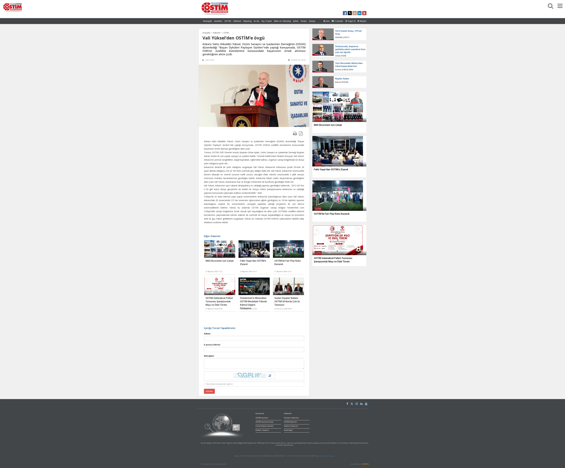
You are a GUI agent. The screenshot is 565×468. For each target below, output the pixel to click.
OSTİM (227, 21)
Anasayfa (207, 21)
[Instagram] (356, 404)
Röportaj (247, 21)
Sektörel (237, 21)
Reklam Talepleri (262, 430)
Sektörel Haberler (291, 426)
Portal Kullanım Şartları (265, 426)
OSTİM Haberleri (290, 422)
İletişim (363, 21)
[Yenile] (270, 375)
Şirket (295, 21)
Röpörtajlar (288, 430)
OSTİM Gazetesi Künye (265, 422)
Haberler (217, 33)
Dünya (312, 21)
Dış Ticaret (266, 21)
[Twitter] (351, 404)
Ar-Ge (256, 21)
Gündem (218, 21)
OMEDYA (365, 464)
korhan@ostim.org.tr (327, 456)
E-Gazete (338, 21)
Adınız (207, 333)
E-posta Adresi (212, 344)
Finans (304, 21)
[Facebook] (347, 404)
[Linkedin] (361, 404)
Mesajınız (209, 355)
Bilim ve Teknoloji (282, 21)
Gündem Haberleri (291, 418)
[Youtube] (366, 404)
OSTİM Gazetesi (262, 418)
